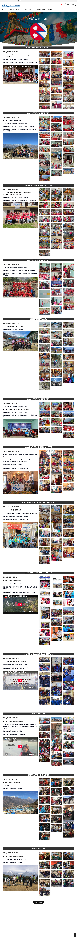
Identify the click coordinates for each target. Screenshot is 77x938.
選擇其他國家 (38, 902)
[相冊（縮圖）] (44, 54)
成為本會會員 (70, 4)
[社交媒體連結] (18, 0)
